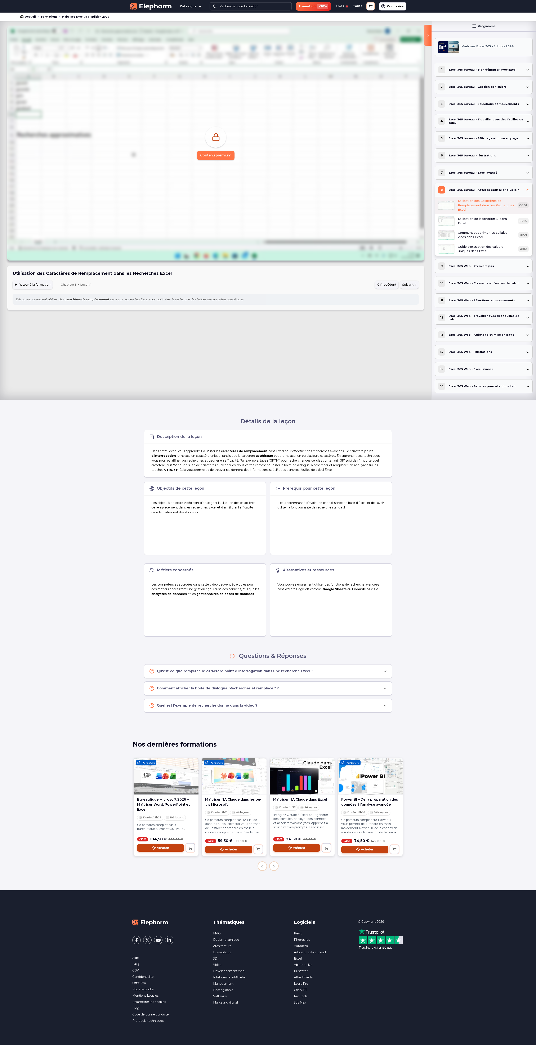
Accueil (30, 16)
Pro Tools (300, 996)
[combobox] (251, 6)
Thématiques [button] (229, 922)
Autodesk (301, 946)
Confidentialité (143, 977)
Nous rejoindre (143, 989)
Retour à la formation (34, 284)
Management (223, 984)
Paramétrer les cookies (149, 1002)
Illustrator (301, 971)
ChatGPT (300, 990)
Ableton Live (303, 965)
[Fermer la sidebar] (428, 35)
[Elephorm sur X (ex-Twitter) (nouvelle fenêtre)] (147, 940)
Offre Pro (139, 983)
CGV (135, 970)
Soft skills (220, 996)
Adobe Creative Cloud (310, 952)
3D (215, 958)
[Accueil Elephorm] (150, 922)
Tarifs (357, 6)
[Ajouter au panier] (190, 847)
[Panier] (370, 6)
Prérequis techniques (148, 1021)
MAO (217, 933)
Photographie (223, 990)
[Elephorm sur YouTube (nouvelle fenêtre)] (158, 940)
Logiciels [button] (304, 922)
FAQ (135, 964)
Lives (340, 6)
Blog (135, 1008)
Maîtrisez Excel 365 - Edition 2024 (85, 16)
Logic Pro (301, 984)
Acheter (163, 848)
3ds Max (300, 1002)
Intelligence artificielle (229, 977)
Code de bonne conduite (150, 1014)
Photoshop (302, 940)
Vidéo (217, 965)
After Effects (303, 977)
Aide (135, 958)
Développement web (229, 971)
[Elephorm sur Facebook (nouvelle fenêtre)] (136, 940)
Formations (49, 16)
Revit (298, 933)
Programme (487, 26)
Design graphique (226, 940)
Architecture (222, 946)
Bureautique (222, 952)
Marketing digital (225, 1002)
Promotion (313, 6)
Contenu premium (215, 155)
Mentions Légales (145, 995)
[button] (262, 866)
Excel (298, 958)
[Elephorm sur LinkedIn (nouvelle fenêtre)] (169, 940)
